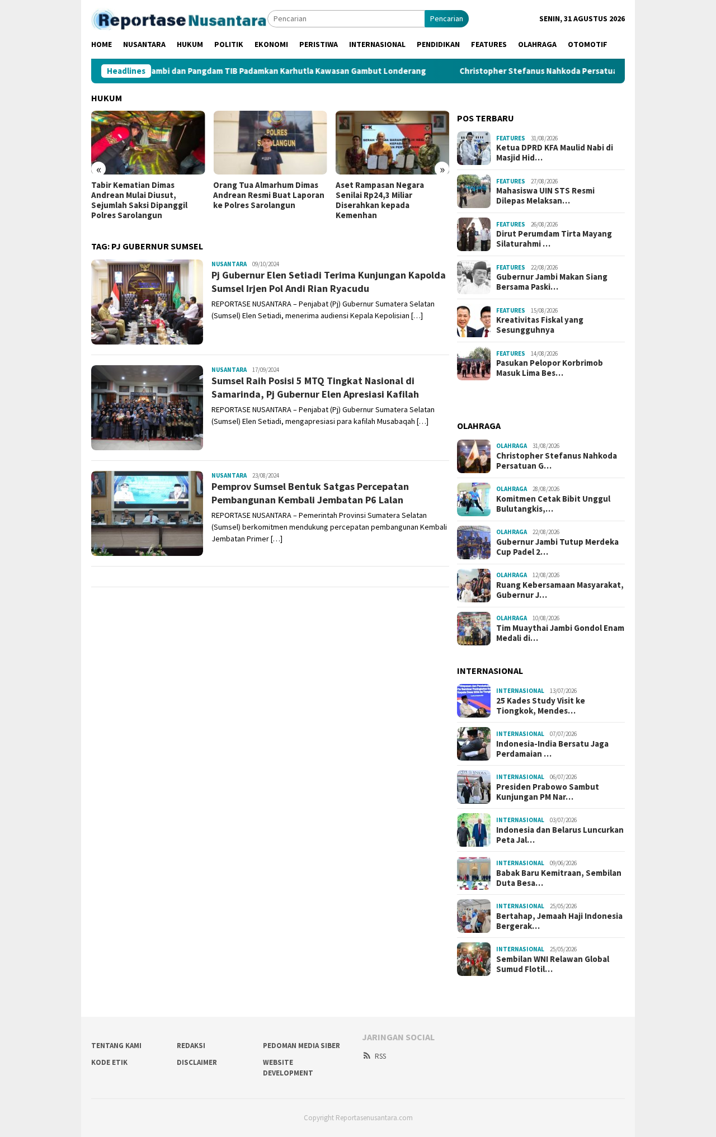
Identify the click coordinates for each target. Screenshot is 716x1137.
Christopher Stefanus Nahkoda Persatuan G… (556, 461)
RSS (380, 1056)
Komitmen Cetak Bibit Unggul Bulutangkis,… (553, 504)
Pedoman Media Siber (301, 1045)
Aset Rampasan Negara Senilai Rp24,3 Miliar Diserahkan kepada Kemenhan (380, 200)
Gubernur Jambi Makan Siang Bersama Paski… (551, 282)
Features (510, 138)
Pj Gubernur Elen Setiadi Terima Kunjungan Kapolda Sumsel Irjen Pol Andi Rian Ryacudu (328, 281)
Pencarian (446, 18)
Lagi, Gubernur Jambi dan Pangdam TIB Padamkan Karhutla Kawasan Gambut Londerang (223, 71)
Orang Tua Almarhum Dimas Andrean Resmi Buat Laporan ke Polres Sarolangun (268, 195)
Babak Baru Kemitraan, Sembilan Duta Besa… (558, 878)
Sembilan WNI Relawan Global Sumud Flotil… (552, 964)
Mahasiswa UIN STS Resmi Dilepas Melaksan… (545, 196)
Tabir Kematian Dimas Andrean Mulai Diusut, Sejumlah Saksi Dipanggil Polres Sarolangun (139, 200)
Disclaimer (197, 1062)
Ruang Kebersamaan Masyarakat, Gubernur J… (560, 590)
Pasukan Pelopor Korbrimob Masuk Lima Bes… (549, 368)
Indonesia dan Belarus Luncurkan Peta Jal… (560, 835)
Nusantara (229, 264)
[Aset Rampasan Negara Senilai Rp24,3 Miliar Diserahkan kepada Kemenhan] (392, 142)
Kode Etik (109, 1062)
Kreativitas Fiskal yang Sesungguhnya (539, 325)
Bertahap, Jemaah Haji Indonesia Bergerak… (559, 921)
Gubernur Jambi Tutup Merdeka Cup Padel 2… (557, 547)
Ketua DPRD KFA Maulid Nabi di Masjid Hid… (554, 153)
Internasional (520, 691)
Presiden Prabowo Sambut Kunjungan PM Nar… (547, 792)
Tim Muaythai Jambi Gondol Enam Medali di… (560, 633)
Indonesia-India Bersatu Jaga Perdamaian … (552, 749)
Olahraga (511, 446)
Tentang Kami (116, 1045)
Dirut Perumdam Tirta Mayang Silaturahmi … (554, 239)
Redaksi (191, 1045)
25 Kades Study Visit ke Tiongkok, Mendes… (540, 706)
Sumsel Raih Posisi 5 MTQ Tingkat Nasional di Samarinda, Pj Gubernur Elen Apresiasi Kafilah (315, 387)
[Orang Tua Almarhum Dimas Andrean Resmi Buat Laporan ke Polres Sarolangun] (270, 142)
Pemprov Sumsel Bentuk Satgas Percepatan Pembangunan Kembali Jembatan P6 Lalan (310, 493)
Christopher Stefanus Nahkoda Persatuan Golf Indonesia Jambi (548, 71)
